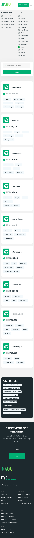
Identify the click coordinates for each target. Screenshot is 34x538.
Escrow (20, 500)
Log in (17, 449)
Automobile (24, 41)
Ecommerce (24, 24)
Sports (22, 16)
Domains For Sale (7, 513)
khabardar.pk (17, 219)
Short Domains (8, 19)
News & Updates (6, 497)
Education (23, 44)
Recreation (24, 36)
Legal (22, 47)
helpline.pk (16, 285)
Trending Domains (9, 21)
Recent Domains (8, 24)
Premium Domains (9, 16)
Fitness (22, 55)
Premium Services (24, 494)
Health (22, 19)
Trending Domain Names (9, 522)
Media (22, 33)
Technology (24, 21)
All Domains (7, 27)
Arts (21, 50)
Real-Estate (24, 30)
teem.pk (15, 120)
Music (22, 38)
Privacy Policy (6, 529)
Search (17, 72)
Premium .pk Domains (8, 519)
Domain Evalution (24, 497)
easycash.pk (17, 87)
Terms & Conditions (7, 532)
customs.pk (17, 153)
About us (4, 494)
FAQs (3, 500)
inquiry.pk (16, 186)
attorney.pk (17, 252)
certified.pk (17, 347)
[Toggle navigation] (31, 5)
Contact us (4, 503)
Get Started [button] (23, 5)
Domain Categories (7, 516)
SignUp (17, 456)
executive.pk (17, 314)
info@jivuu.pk (11, 479)
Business (23, 27)
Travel (22, 52)
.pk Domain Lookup (24, 503)
